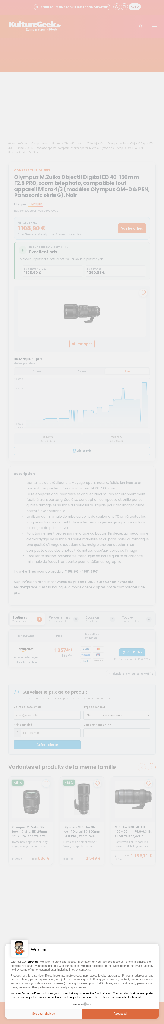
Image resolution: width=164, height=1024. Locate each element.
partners (33, 961)
